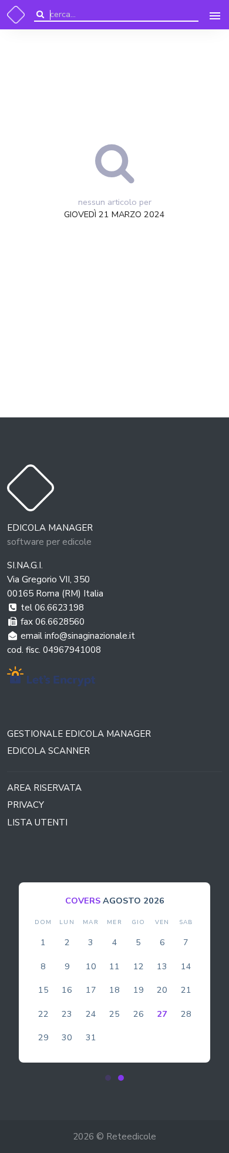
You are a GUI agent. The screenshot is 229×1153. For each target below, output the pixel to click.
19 (138, 990)
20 (162, 990)
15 (43, 990)
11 (114, 966)
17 (91, 990)
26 (138, 1014)
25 (114, 1014)
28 (186, 1014)
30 (67, 1037)
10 (91, 966)
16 (67, 990)
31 (91, 1037)
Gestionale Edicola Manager (79, 734)
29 (43, 1037)
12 (138, 966)
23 (67, 1014)
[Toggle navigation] (215, 14)
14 (186, 966)
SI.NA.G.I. (25, 565)
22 (43, 1014)
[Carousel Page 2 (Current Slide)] (121, 1078)
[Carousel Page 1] (108, 1078)
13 (162, 966)
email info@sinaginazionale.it (76, 636)
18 (114, 990)
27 (162, 1014)
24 (91, 1014)
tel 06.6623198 (51, 607)
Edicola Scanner (48, 751)
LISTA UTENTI (37, 822)
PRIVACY (25, 805)
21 (186, 990)
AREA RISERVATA (44, 788)
